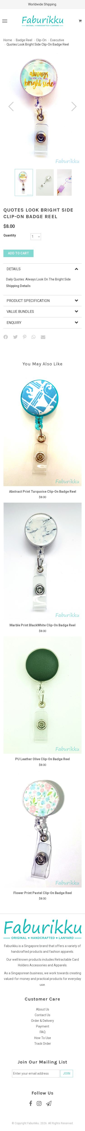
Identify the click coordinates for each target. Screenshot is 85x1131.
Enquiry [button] (14, 323)
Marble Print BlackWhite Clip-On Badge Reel (42, 625)
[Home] (42, 20)
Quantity (9, 235)
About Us (42, 1009)
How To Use (42, 1038)
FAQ (43, 1032)
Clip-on (41, 40)
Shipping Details (18, 286)
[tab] (42, 269)
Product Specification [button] (28, 301)
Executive (57, 40)
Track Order (42, 1043)
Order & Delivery (42, 1020)
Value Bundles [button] (20, 311)
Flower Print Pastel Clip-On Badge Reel (42, 893)
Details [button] (14, 269)
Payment (42, 1026)
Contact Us (42, 1015)
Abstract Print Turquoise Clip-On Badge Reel (42, 491)
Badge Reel (24, 40)
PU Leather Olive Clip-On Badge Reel (42, 759)
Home (7, 40)
